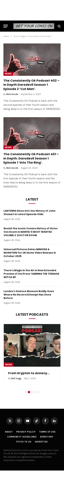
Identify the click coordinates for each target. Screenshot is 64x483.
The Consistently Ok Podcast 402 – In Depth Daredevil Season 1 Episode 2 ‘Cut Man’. (31, 84)
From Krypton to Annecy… (29, 373)
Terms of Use (47, 431)
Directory (46, 436)
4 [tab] (35, 392)
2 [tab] (29, 392)
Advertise (41, 441)
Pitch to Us (23, 441)
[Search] (59, 26)
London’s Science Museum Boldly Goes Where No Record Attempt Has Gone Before (29, 294)
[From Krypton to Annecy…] (32, 345)
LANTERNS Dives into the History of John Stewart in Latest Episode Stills (29, 212)
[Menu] (5, 26)
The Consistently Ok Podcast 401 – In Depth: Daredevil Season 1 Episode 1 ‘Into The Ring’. (31, 158)
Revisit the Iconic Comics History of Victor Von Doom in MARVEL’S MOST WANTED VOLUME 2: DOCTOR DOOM (31, 232)
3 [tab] (32, 392)
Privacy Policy (26, 431)
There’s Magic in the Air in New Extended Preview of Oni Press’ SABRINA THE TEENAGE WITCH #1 (31, 274)
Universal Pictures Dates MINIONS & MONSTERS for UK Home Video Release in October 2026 (30, 253)
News (8, 73)
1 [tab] (25, 392)
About (9, 431)
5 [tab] (38, 392)
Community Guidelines (22, 436)
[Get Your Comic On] (33, 26)
